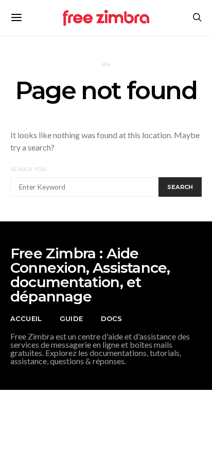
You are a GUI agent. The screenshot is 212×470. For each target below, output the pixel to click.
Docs (111, 318)
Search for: (28, 169)
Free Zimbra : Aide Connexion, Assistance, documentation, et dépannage (90, 275)
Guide (71, 318)
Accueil (26, 318)
